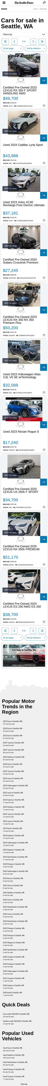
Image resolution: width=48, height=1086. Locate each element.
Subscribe (43, 9)
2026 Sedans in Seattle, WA (13, 894)
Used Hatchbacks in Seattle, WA (15, 1063)
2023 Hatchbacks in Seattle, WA (15, 858)
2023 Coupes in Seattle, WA (13, 979)
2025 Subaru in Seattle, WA (13, 801)
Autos (4, 8)
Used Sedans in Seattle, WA (13, 1056)
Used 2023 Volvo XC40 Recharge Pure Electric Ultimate (24, 204)
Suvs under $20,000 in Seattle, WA (16, 1015)
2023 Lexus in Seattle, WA (13, 794)
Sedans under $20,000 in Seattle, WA (17, 1022)
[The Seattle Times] (24, 2)
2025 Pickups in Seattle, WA (13, 929)
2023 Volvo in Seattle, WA (13, 887)
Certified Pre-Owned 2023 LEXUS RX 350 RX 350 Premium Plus (20, 319)
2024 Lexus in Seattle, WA (13, 779)
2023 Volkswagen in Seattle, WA (15, 844)
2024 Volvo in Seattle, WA (13, 901)
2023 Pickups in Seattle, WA (13, 936)
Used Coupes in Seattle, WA (13, 1078)
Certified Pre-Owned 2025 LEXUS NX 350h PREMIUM (21, 548)
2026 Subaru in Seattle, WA (13, 986)
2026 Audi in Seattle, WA (12, 994)
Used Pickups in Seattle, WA (13, 1070)
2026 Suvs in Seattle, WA (12, 765)
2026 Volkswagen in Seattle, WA (15, 972)
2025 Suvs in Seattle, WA (12, 722)
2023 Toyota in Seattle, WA (13, 815)
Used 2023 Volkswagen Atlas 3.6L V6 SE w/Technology (22, 376)
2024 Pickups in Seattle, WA (13, 865)
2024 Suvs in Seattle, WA (12, 729)
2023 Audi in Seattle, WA (12, 829)
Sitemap (24, 1084)
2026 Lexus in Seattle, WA (13, 915)
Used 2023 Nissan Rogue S (21, 431)
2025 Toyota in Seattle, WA (13, 751)
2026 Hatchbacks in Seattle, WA (15, 951)
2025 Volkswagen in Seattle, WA (15, 787)
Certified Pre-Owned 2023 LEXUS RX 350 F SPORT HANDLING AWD (20, 90)
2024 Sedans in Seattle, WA (13, 758)
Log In (35, 9)
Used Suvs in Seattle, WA (12, 1049)
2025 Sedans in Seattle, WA (13, 808)
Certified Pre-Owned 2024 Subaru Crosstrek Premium (20, 261)
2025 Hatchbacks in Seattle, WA (15, 908)
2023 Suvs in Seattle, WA (12, 737)
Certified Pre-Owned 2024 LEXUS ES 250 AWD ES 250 (22, 605)
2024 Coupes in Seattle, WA (13, 958)
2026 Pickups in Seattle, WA (13, 965)
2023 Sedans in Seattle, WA (13, 851)
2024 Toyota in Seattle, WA (13, 744)
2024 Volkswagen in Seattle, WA (15, 872)
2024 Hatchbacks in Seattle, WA (15, 922)
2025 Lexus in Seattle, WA (13, 822)
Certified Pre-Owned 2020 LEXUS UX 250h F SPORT (21, 490)
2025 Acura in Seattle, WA (13, 879)
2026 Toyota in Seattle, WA (13, 772)
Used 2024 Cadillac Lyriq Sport (23, 144)
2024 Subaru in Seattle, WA (13, 837)
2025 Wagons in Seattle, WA (14, 944)
